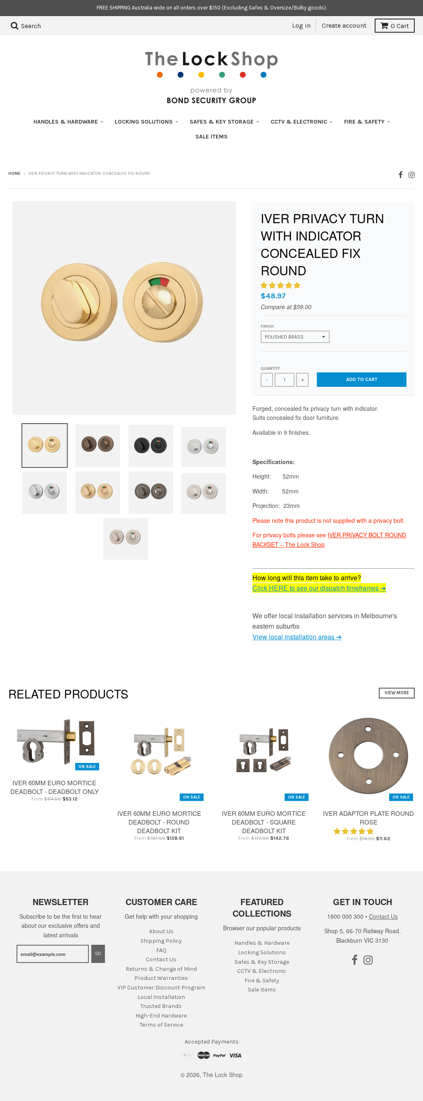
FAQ (161, 950)
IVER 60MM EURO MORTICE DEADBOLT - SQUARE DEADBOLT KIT (264, 822)
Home (14, 173)
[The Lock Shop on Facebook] (400, 174)
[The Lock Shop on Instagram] (412, 174)
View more (397, 693)
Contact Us (161, 959)
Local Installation (161, 997)
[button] (281, 285)
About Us (161, 931)
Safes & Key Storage (222, 121)
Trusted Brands (161, 1006)
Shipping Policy (161, 940)
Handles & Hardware (65, 121)
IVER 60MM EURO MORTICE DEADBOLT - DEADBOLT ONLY (54, 787)
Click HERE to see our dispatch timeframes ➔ (319, 588)
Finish (267, 326)
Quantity (270, 368)
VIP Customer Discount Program (161, 987)
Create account (344, 25)
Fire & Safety (364, 121)
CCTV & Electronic (299, 121)
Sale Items (211, 136)
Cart (400, 26)
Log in (301, 25)
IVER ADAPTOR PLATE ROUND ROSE (368, 817)
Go (98, 953)
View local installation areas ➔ (297, 636)
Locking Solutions (144, 121)
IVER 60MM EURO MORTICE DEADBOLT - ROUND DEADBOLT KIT (159, 822)
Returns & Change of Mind (161, 968)
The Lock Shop (222, 1074)
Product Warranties (161, 978)
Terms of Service (161, 1024)
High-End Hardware (161, 1015)
